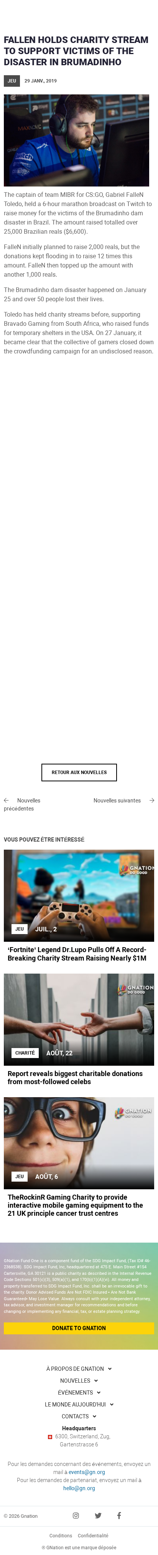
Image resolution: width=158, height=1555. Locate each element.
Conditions (60, 1535)
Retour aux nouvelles (79, 772)
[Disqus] (79, 466)
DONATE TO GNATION (79, 1328)
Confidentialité (93, 1535)
